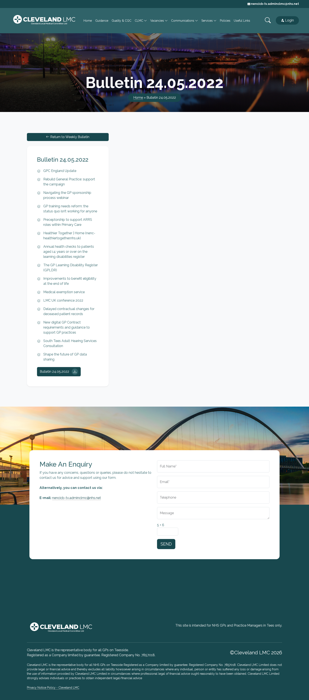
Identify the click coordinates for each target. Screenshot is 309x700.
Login (289, 20)
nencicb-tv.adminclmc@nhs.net (274, 3)
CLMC (139, 20)
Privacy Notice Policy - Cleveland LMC (53, 687)
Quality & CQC (121, 20)
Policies (225, 20)
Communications (183, 20)
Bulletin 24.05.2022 (55, 372)
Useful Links (242, 20)
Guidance (101, 20)
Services (207, 20)
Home (87, 20)
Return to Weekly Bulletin (69, 137)
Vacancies (157, 20)
